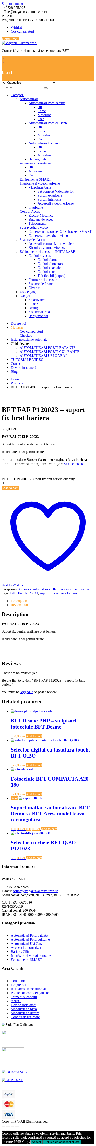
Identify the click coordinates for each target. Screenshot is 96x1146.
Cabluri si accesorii (42, 255)
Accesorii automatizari (35, 163)
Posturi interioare (49, 199)
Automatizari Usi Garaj (45, 143)
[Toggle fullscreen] (12, 1126)
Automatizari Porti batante (47, 103)
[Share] (8, 1126)
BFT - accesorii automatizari (72, 589)
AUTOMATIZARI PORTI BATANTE (48, 347)
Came (42, 111)
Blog (14, 372)
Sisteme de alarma (32, 239)
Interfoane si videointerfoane (40, 183)
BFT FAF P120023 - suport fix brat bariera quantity (38, 479)
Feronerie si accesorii (43, 280)
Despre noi (18, 323)
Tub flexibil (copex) (51, 276)
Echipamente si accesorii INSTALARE (47, 251)
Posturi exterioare (50, 195)
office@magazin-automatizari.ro (35, 891)
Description (19, 601)
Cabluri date (46, 272)
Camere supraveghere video (48, 235)
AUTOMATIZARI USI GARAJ (43, 355)
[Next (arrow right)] (8, 1130)
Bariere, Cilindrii (40, 159)
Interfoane (36, 207)
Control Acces (30, 211)
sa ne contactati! (76, 464)
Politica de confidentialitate (62, 1142)
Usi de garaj (28, 292)
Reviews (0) (19, 605)
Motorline (44, 115)
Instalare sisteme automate (29, 339)
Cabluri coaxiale (49, 268)
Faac (41, 119)
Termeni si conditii (24, 997)
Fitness (33, 304)
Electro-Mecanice (41, 215)
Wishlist (16, 27)
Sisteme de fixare (41, 284)
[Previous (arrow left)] (3, 1130)
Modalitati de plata (24, 1009)
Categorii (17, 95)
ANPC (16, 1001)
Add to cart (10, 488)
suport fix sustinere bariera (58, 593)
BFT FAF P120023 (24, 593)
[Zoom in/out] (17, 1126)
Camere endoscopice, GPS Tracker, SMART (60, 231)
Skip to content (12, 4)
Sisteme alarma (39, 312)
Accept (36, 1142)
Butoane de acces (41, 219)
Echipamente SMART (35, 179)
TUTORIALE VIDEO (27, 359)
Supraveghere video (34, 227)
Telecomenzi (37, 223)
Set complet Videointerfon (56, 191)
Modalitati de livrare (25, 1013)
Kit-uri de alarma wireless (47, 247)
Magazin (17, 327)
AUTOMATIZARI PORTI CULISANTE (49, 351)
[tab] (52, 601)
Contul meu (10, 39)
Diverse (34, 288)
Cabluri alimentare (50, 264)
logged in (26, 692)
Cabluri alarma (48, 260)
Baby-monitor (38, 316)
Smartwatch (37, 300)
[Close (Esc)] (3, 1126)
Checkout (26, 335)
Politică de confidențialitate (30, 993)
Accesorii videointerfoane (56, 203)
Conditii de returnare (25, 1017)
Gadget (25, 296)
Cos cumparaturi (22, 31)
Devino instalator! (23, 368)
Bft (40, 107)
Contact (16, 363)
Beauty (34, 308)
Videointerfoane (40, 187)
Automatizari (29, 99)
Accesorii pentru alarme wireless (51, 243)
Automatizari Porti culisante (48, 123)
